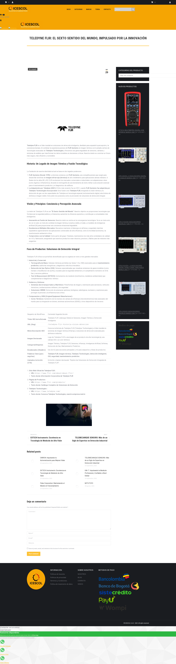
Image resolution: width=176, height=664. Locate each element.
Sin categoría (32, 69)
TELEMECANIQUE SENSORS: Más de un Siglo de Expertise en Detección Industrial (97, 460)
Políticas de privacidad (58, 577)
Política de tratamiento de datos (61, 584)
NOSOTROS (82, 574)
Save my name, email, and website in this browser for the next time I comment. (51, 548)
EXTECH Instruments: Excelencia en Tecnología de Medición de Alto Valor (53, 473)
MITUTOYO (89, 483)
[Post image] (32, 461)
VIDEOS (80, 584)
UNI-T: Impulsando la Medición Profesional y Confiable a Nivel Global (96, 473)
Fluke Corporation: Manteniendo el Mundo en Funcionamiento (52, 484)
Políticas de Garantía (57, 574)
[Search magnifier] (133, 9)
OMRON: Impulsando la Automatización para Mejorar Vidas (52, 459)
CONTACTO (82, 581)
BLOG (80, 577)
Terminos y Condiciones (58, 581)
